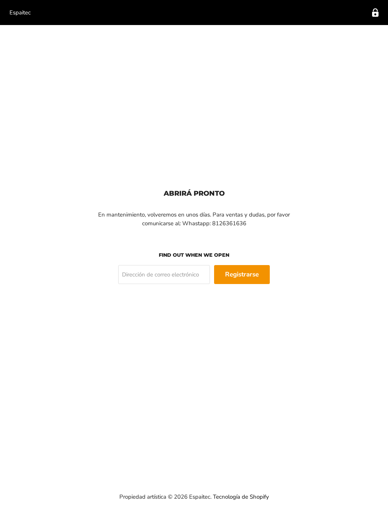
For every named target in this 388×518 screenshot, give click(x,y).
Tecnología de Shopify (241, 497)
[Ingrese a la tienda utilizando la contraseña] (375, 12)
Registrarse (242, 274)
